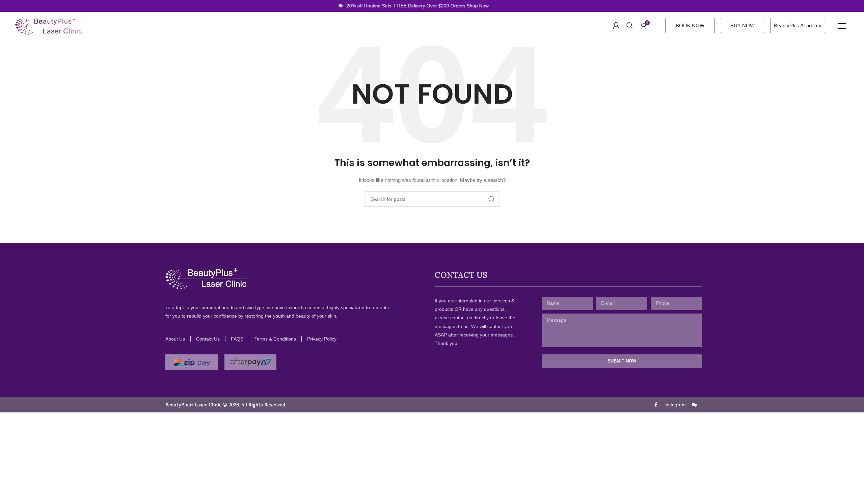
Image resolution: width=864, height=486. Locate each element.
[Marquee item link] (408, 5)
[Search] (630, 25)
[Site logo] (51, 25)
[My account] (616, 25)
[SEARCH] (492, 199)
